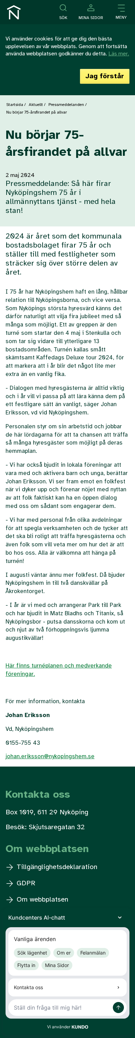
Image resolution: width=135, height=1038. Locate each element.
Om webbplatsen (41, 899)
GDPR (25, 883)
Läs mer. (118, 54)
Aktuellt (36, 104)
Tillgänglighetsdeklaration (56, 867)
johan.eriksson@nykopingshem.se (50, 756)
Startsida (14, 104)
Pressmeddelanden (66, 104)
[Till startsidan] (14, 12)
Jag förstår (105, 76)
